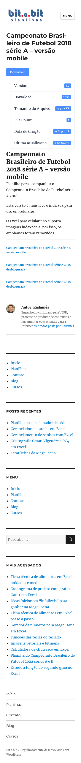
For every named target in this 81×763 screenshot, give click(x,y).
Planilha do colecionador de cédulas (41, 423)
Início (15, 363)
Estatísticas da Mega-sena (33, 453)
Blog (14, 381)
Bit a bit (11, 750)
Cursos (16, 387)
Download (17, 72)
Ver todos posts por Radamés (54, 326)
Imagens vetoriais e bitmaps (35, 643)
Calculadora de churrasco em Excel (40, 649)
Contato (17, 375)
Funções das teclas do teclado (36, 637)
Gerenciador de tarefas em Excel (38, 429)
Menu (67, 16)
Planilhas (18, 369)
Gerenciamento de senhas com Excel (42, 435)
